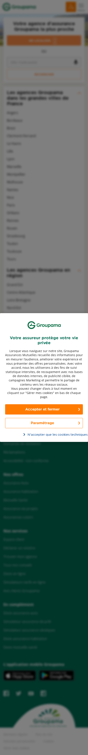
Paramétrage (42, 423)
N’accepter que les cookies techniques (46, 434)
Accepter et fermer (42, 409)
